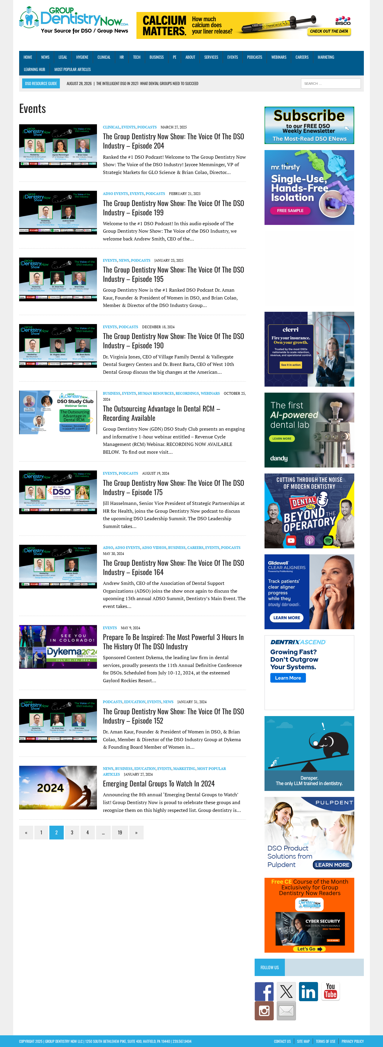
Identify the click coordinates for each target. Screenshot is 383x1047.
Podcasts (254, 57)
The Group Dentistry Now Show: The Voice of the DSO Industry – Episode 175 (173, 487)
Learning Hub (34, 69)
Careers (302, 57)
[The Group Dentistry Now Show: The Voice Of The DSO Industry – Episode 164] (58, 584)
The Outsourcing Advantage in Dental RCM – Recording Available (161, 413)
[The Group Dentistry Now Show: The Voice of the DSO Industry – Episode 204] (58, 164)
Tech (136, 57)
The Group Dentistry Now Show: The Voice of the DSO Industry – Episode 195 (173, 274)
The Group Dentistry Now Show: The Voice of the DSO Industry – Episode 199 (173, 207)
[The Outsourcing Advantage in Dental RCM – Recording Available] (58, 430)
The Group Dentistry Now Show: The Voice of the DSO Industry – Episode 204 (173, 141)
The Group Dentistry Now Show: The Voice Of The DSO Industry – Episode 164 (173, 567)
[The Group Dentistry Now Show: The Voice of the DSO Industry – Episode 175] (58, 510)
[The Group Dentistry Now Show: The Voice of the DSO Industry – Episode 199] (58, 230)
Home (28, 57)
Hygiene (82, 57)
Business (157, 57)
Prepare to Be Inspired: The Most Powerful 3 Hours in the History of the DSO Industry (173, 641)
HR (122, 57)
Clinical (104, 57)
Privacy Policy (353, 1041)
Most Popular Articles (72, 69)
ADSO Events (115, 193)
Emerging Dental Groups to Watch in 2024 (159, 783)
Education (134, 702)
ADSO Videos (154, 547)
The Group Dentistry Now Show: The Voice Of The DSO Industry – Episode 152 (173, 716)
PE (174, 57)
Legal (63, 57)
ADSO (108, 547)
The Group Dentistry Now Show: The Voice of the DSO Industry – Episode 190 (173, 340)
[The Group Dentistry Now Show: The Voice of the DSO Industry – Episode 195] (58, 297)
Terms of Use (325, 1041)
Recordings (187, 393)
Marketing (326, 57)
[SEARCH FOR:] (331, 83)
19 (120, 832)
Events (232, 57)
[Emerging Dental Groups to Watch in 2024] (58, 805)
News (45, 57)
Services (211, 57)
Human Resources (156, 393)
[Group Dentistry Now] (73, 20)
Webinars (278, 57)
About (190, 57)
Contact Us (282, 1041)
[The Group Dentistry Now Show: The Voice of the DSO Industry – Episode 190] (58, 363)
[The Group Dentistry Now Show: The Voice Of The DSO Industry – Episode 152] (58, 739)
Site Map (303, 1041)
